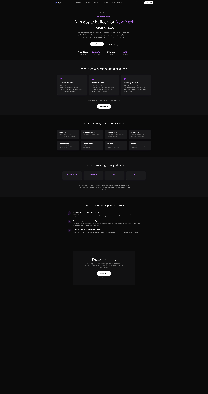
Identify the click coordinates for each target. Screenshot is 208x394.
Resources (96, 2)
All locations (105, 12)
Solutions (87, 2)
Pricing (113, 2)
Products (78, 2)
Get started (149, 2)
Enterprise (106, 2)
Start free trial (97, 44)
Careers (119, 2)
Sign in (139, 2)
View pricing (111, 44)
